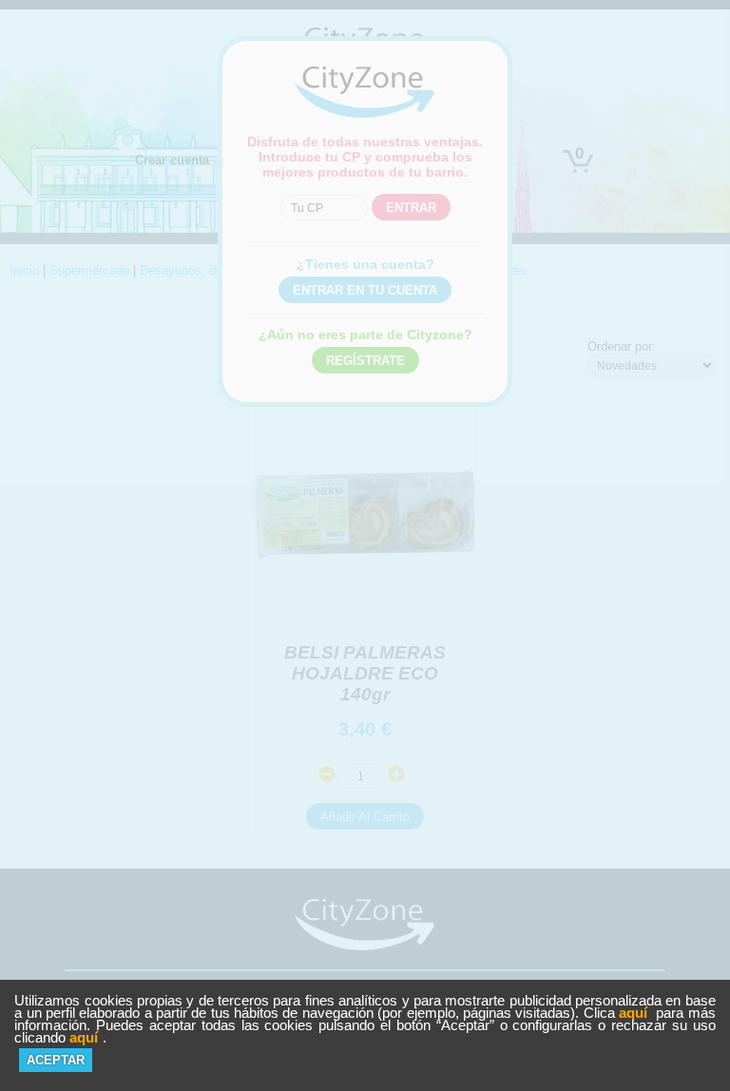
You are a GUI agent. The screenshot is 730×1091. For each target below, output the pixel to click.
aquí (633, 1013)
